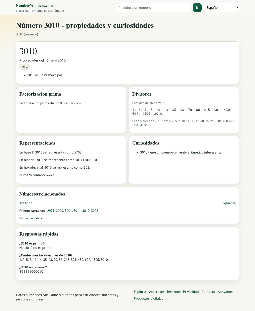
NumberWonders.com (34, 5)
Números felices (31, 218)
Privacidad (191, 291)
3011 (77, 210)
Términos (174, 291)
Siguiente (229, 203)
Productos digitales (148, 298)
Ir (197, 7)
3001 (68, 210)
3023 (94, 210)
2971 (50, 210)
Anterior (25, 203)
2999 (59, 210)
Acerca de (156, 291)
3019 (85, 210)
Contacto (208, 291)
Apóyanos (225, 291)
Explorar (140, 291)
